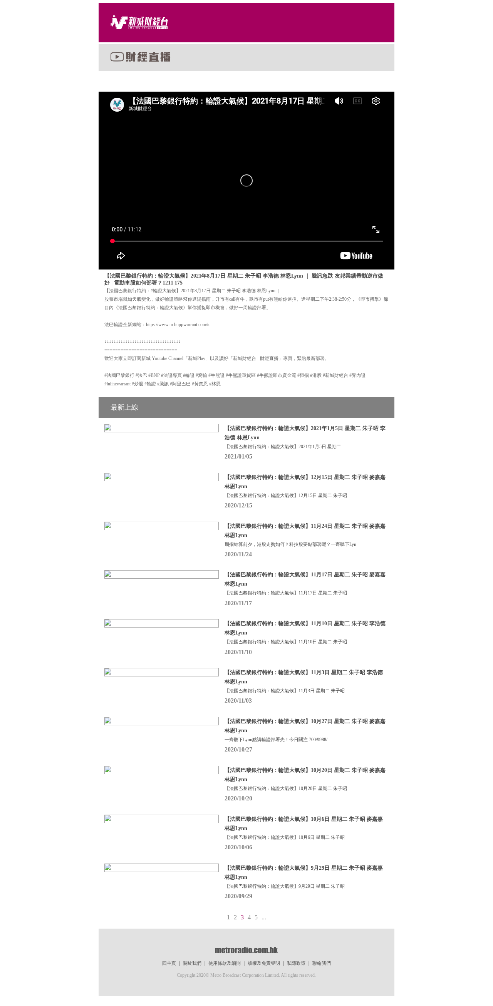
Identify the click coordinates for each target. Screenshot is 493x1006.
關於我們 (192, 963)
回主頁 (169, 963)
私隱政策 (296, 963)
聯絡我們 (321, 963)
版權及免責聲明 (264, 963)
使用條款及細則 (224, 963)
